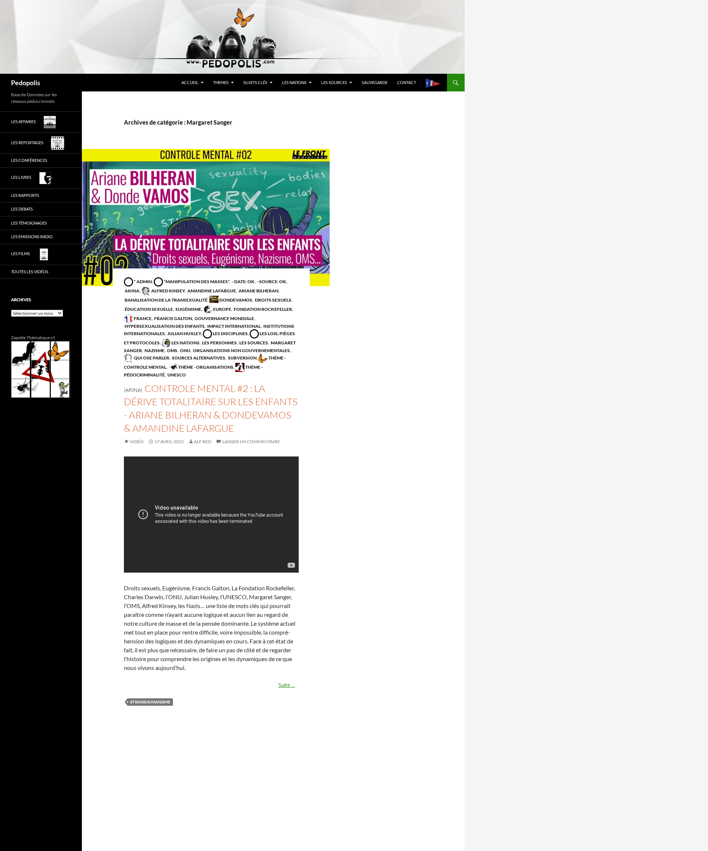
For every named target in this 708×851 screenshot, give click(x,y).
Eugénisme (188, 309)
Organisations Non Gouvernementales (241, 350)
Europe (221, 309)
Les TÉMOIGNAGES (29, 222)
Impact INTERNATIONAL (233, 326)
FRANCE (142, 318)
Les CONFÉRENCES (29, 160)
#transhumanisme (150, 701)
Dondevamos (235, 300)
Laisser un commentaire (251, 441)
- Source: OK (271, 281)
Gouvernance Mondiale (224, 318)
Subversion (242, 358)
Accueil (189, 82)
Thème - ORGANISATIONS (205, 367)
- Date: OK (242, 281)
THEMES (221, 82)
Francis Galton (172, 318)
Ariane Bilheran (258, 290)
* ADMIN (142, 281)
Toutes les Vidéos (29, 271)
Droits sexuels (272, 300)
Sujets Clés (255, 82)
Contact (406, 82)
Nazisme (154, 350)
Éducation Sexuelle (148, 309)
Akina (131, 290)
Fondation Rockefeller (262, 309)
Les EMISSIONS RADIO (32, 236)
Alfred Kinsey (167, 290)
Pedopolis (25, 83)
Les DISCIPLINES (230, 333)
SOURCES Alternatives (198, 358)
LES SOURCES (334, 82)
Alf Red (202, 441)
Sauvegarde (375, 82)
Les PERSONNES (219, 342)
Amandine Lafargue (211, 290)
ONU (184, 350)
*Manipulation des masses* (196, 281)
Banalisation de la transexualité (166, 300)
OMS (171, 350)
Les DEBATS (22, 208)
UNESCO (176, 375)
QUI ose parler (151, 358)
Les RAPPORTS (25, 195)
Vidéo (137, 441)
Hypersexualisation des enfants (164, 326)
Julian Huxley (184, 333)
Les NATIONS (294, 82)
